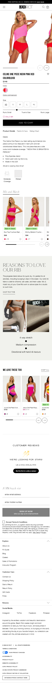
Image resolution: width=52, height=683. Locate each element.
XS (6, 104)
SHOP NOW (40, 2)
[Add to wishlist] (48, 74)
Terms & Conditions (9, 648)
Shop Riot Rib (9, 292)
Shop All (45, 370)
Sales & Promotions (9, 561)
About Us (5, 546)
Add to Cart (26, 123)
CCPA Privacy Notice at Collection (15, 673)
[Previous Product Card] (38, 420)
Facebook (32, 613)
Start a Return (7, 584)
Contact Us (6, 577)
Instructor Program (9, 565)
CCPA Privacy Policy (9, 666)
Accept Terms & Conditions (16, 522)
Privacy (44, 532)
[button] (40, 67)
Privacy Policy (7, 659)
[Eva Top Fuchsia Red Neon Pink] (13, 211)
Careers (5, 557)
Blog (4, 553)
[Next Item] (46, 67)
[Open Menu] (4, 7)
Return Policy (7, 588)
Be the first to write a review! (26, 471)
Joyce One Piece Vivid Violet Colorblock (16, 408)
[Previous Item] (40, 67)
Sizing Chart (34, 131)
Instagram (6, 613)
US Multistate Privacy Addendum (14, 670)
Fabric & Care (22, 131)
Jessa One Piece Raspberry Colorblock (35, 408)
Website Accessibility (10, 663)
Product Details (9, 131)
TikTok (19, 613)
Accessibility (7, 656)
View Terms (36, 532)
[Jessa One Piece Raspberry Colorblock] (31, 389)
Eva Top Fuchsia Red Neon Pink (16, 232)
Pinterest (46, 613)
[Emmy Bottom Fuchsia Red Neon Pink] (34, 211)
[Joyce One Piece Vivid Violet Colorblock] (12, 389)
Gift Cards (6, 592)
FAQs (4, 596)
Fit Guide (5, 550)
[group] (20, 36)
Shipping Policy (8, 581)
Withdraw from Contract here (15, 677)
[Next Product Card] (47, 244)
